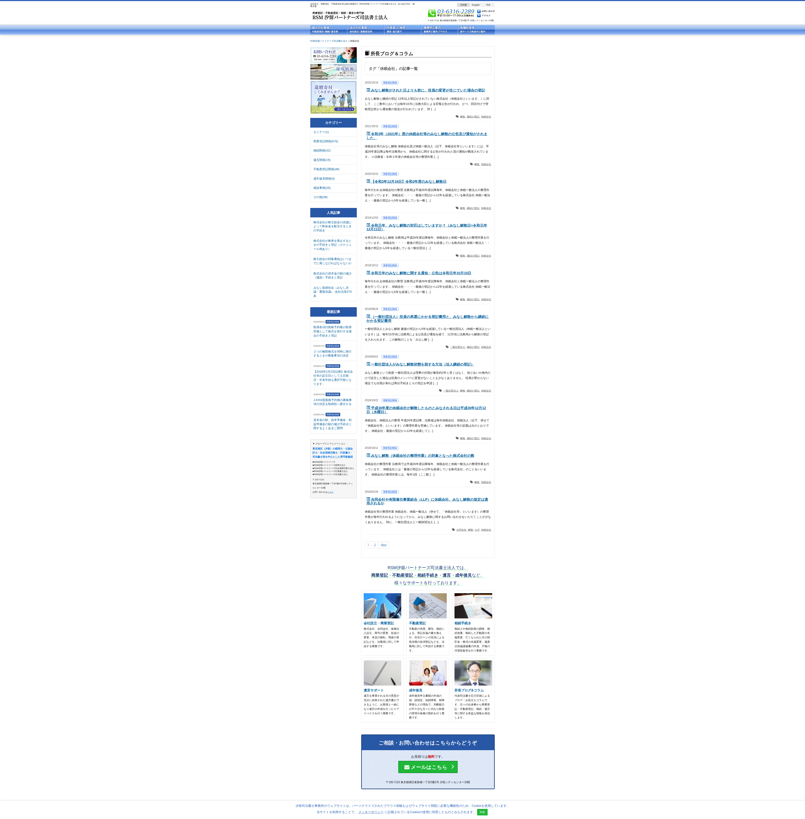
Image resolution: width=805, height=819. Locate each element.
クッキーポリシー (371, 812)
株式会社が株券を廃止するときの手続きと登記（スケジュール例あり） (332, 245)
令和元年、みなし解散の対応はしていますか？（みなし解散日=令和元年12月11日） (426, 227)
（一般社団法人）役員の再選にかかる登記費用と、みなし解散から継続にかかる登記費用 (427, 319)
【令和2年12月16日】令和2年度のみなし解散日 (408, 182)
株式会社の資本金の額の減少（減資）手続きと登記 (332, 275)
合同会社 (461, 529)
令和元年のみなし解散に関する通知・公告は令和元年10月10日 (420, 273)
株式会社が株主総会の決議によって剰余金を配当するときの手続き (332, 226)
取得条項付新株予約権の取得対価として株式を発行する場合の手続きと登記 (332, 331)
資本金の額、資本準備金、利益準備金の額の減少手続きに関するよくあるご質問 (332, 424)
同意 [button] (482, 812)
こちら (330, 492)
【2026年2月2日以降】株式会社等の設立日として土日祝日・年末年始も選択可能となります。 (333, 378)
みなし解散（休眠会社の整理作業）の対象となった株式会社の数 (422, 456)
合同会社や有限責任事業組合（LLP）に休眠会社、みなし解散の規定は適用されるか (427, 502)
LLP (477, 529)
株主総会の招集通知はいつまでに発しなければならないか (332, 261)
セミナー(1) (321, 132)
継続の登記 (473, 116)
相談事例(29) (322, 187)
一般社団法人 (457, 347)
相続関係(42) (322, 150)
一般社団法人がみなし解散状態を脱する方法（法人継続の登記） (422, 364)
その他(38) (320, 197)
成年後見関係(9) (324, 178)
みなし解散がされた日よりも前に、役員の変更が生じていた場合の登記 (427, 90)
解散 (462, 116)
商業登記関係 (390, 82)
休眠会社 (486, 116)
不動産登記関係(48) (326, 169)
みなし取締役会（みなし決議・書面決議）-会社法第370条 (332, 292)
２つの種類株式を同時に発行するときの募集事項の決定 (332, 353)
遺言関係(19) (322, 160)
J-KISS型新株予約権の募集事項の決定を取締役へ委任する (332, 402)
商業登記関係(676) (325, 141)
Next (384, 544)
